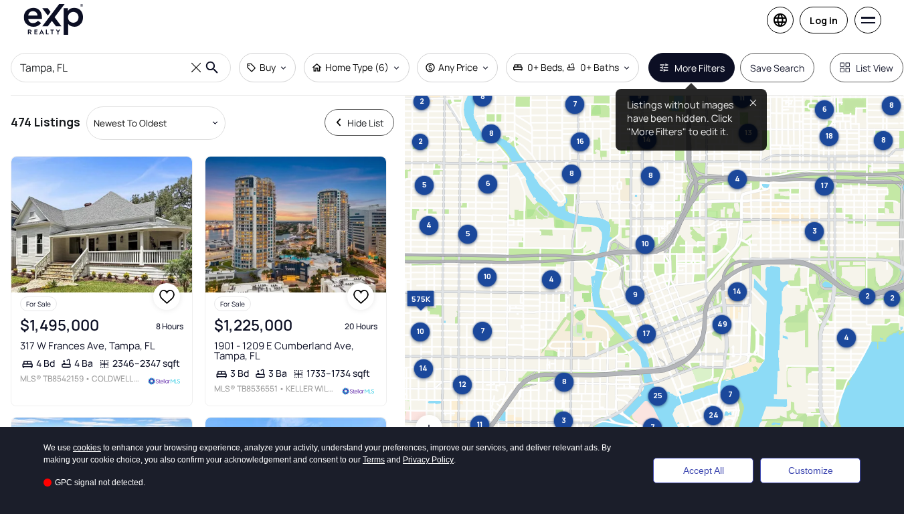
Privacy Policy (428, 459)
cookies (87, 447)
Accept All (703, 470)
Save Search (777, 68)
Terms (374, 459)
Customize (810, 470)
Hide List (365, 122)
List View (874, 68)
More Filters (699, 68)
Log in (824, 20)
